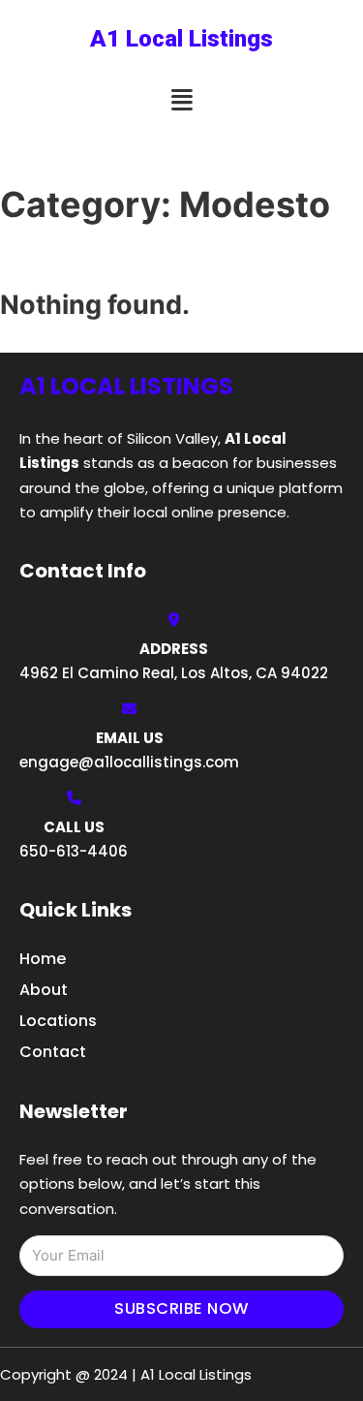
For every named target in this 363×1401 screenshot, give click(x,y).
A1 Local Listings (181, 38)
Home (42, 959)
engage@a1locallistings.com (129, 762)
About (43, 990)
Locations (58, 1021)
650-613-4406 (73, 851)
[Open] (182, 100)
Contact (52, 1052)
